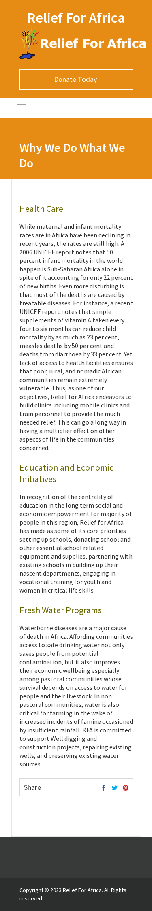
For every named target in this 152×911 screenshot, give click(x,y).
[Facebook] (104, 788)
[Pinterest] (125, 788)
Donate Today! (76, 79)
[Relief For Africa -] (83, 57)
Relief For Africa (76, 18)
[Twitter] (115, 788)
